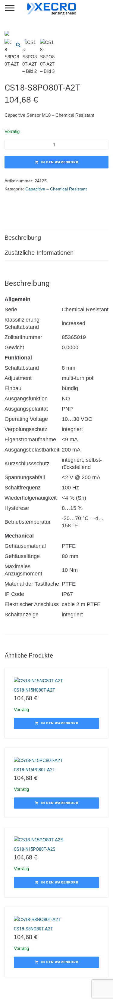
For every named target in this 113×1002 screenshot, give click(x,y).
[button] (18, 44)
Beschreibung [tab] (23, 237)
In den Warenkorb (59, 162)
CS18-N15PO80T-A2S (34, 849)
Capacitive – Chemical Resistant (56, 189)
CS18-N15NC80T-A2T (34, 690)
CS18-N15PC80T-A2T (34, 769)
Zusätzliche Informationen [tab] (39, 252)
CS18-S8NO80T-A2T (33, 928)
